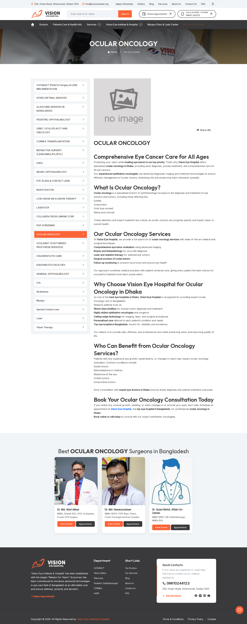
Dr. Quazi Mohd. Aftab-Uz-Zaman (167, 511)
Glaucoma (98, 578)
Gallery (141, 4)
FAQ (203, 4)
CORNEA (98, 588)
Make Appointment (43, 596)
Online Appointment (157, 14)
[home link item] (32, 24)
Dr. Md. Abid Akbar (68, 509)
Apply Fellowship (124, 4)
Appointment (85, 524)
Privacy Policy (195, 619)
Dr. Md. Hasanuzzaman (118, 509)
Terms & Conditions (173, 619)
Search (125, 13)
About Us (176, 4)
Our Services (131, 573)
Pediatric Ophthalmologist (106, 583)
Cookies (212, 619)
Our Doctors (131, 568)
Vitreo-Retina (100, 573)
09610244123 (178, 583)
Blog (151, 4)
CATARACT (99, 568)
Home (113, 52)
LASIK (96, 593)
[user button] (213, 4)
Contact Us (191, 4)
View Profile (66, 524)
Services (162, 4)
